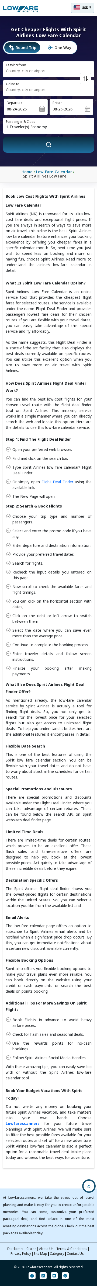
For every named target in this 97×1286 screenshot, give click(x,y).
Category (57, 1253)
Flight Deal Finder (57, 481)
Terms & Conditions (71, 1248)
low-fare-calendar (54, 171)
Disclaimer (15, 1248)
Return (58, 102)
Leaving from (16, 65)
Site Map (40, 1253)
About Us (46, 1248)
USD (86, 7)
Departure (15, 102)
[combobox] (40, 71)
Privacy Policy (21, 1253)
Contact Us (75, 1253)
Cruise (31, 1248)
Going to (12, 84)
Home (27, 171)
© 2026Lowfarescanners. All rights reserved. (49, 1267)
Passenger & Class (20, 121)
